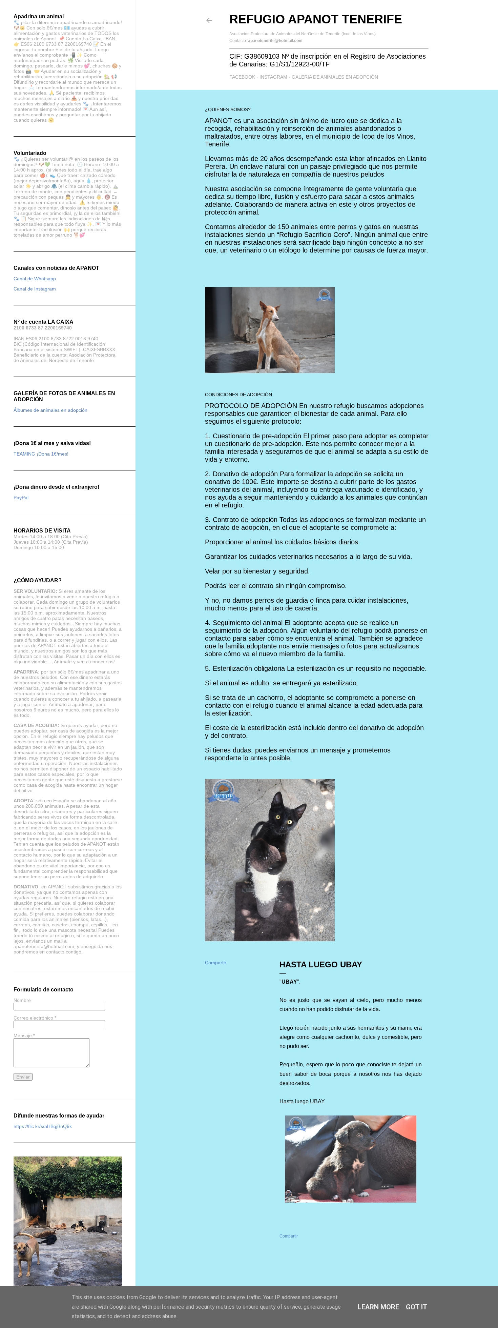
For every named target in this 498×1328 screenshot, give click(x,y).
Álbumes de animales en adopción (50, 410)
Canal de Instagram (35, 288)
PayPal (21, 497)
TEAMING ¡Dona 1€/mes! (41, 454)
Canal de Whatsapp (35, 278)
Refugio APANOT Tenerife (315, 19)
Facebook (242, 77)
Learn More (378, 1307)
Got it (417, 1307)
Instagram (273, 77)
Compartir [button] (215, 962)
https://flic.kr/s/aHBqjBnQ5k (43, 1126)
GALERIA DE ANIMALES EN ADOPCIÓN (335, 77)
